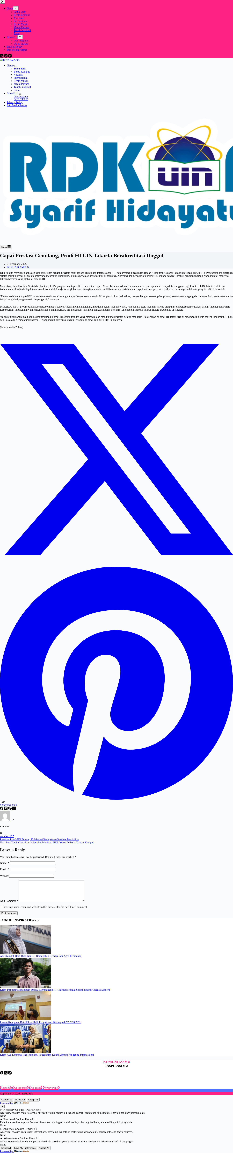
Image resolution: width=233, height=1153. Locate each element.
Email (4, 869)
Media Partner (21, 83)
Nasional (18, 74)
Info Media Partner (17, 105)
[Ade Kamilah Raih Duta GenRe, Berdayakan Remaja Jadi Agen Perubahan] (25, 952)
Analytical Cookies (13, 1128)
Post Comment (8, 913)
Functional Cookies (13, 1119)
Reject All (20, 1099)
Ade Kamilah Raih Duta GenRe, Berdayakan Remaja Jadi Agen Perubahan (40, 956)
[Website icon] (1, 833)
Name (4, 863)
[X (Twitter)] (6, 809)
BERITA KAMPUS (18, 267)
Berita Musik (21, 80)
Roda (16, 90)
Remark (29, 1119)
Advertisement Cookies (15, 1138)
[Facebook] (2, 809)
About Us (12, 93)
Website (4, 875)
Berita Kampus (22, 71)
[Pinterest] (10, 809)
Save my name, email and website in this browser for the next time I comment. (45, 907)
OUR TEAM (21, 99)
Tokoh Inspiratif (22, 87)
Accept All (33, 1099)
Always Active (33, 1109)
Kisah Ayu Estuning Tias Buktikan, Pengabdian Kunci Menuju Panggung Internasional (47, 1054)
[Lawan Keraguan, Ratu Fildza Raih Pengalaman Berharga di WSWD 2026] (25, 1019)
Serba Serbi (20, 68)
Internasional (20, 77)
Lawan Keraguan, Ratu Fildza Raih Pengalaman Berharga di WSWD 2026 (40, 1022)
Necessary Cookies (13, 1109)
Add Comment (9, 900)
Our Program (21, 96)
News (10, 65)
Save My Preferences (25, 1148)
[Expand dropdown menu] (15, 66)
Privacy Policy (15, 102)
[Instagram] (10, 1073)
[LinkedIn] (14, 809)
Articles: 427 (7, 836)
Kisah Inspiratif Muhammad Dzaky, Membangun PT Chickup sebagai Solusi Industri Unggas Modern (55, 989)
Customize (6, 1099)
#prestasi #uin (8, 804)
